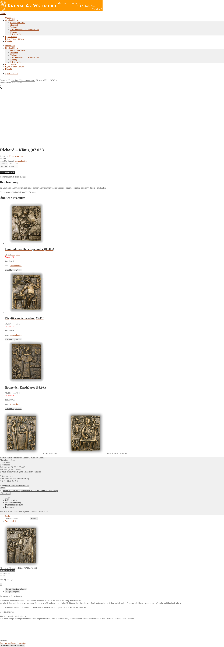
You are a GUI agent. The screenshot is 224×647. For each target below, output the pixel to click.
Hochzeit (14, 25)
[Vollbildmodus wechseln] (4, 573)
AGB (7, 498)
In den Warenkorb (7, 172)
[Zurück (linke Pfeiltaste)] (1, 575)
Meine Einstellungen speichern (12, 646)
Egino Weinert (11, 36)
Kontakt (8, 41)
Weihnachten (15, 27)
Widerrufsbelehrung (13, 502)
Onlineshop (10, 18)
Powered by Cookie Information (13, 643)
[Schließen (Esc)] (9, 573)
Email (2, 488)
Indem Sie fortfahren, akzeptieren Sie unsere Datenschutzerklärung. (30, 491)
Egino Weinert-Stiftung (14, 39)
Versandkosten (21, 161)
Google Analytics (12, 592)
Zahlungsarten (11, 500)
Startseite (3, 80)
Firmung (13, 32)
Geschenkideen (11, 20)
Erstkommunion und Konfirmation (24, 29)
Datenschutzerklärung (14, 505)
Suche (7, 516)
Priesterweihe (15, 34)
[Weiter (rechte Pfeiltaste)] (4, 575)
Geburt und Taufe (17, 22)
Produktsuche (5, 83)
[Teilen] (6, 573)
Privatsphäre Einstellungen (16, 589)
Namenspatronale (27, 80)
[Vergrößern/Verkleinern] (1, 573)
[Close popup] (1, 584)
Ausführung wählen (13, 270)
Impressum (9, 507)
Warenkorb (10, 521)
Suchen (33, 519)
